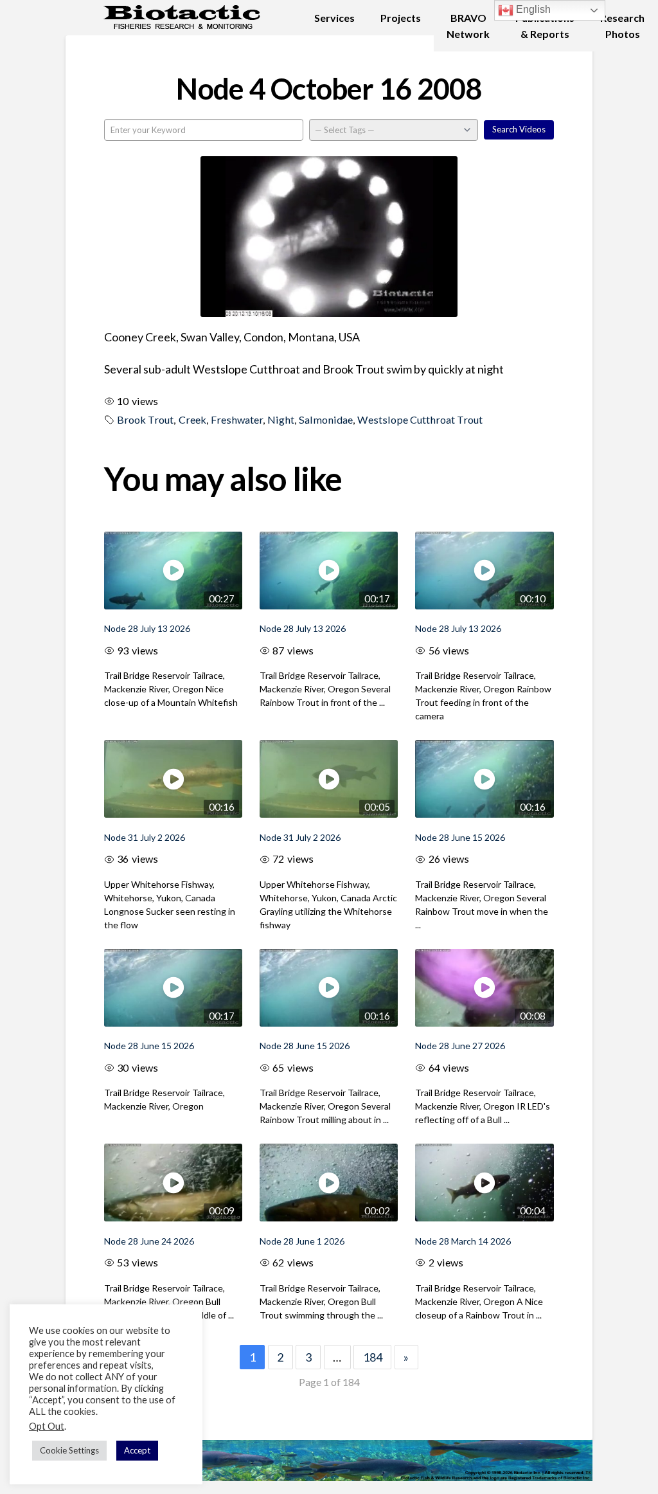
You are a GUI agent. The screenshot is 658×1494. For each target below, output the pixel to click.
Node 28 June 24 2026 (149, 1241)
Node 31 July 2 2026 (144, 837)
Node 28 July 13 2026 (147, 628)
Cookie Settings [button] (69, 1450)
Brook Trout (145, 419)
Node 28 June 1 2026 (302, 1241)
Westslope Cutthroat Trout (420, 419)
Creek (192, 419)
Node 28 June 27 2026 (460, 1045)
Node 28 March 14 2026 (463, 1241)
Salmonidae (326, 419)
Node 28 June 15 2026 (460, 837)
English (532, 9)
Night (280, 419)
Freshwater (237, 419)
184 (372, 1357)
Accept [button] (137, 1450)
